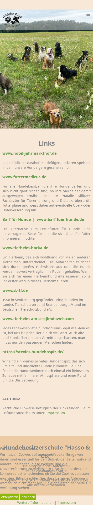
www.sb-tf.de (15, 290)
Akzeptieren (9, 497)
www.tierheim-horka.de (25, 247)
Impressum (55, 413)
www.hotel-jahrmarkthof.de (29, 153)
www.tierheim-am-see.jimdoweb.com (38, 318)
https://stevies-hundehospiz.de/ (33, 351)
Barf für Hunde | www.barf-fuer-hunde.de (43, 219)
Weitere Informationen (35, 502)
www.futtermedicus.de (24, 176)
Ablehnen (28, 497)
